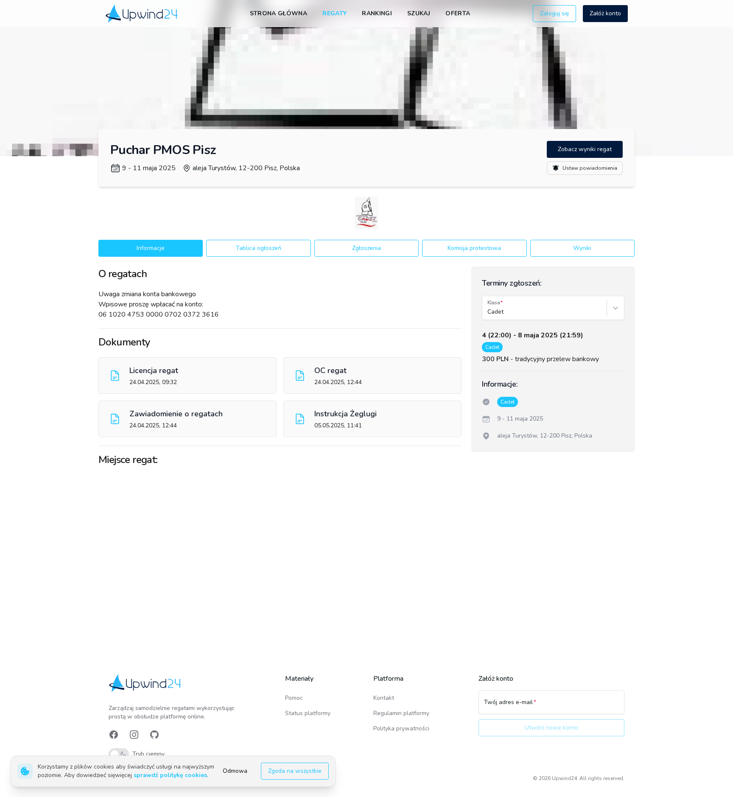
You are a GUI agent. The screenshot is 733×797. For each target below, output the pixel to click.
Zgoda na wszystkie (295, 771)
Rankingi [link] (377, 13)
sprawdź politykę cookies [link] (170, 775)
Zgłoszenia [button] (366, 248)
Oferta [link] (457, 13)
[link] (142, 13)
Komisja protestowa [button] (474, 248)
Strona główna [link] (279, 13)
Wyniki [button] (582, 248)
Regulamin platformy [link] (401, 713)
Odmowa (235, 771)
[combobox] (488, 312)
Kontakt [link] (383, 698)
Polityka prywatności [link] (401, 728)
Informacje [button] (151, 248)
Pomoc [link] (294, 698)
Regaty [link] (334, 13)
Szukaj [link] (418, 13)
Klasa (493, 302)
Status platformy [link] (307, 713)
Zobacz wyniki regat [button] (585, 149)
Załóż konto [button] (605, 13)
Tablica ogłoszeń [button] (258, 248)
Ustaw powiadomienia (589, 168)
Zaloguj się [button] (554, 13)
